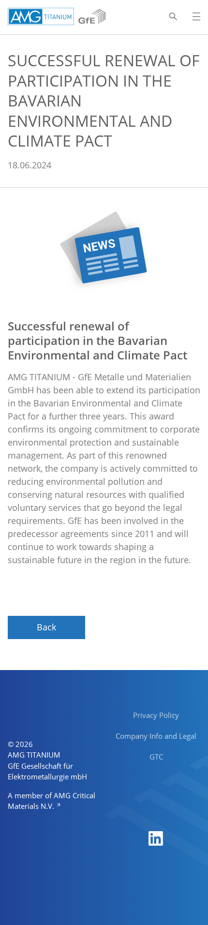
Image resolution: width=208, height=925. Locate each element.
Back (46, 627)
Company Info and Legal (156, 736)
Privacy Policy (156, 715)
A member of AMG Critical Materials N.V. (51, 801)
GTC (156, 756)
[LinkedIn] (156, 837)
